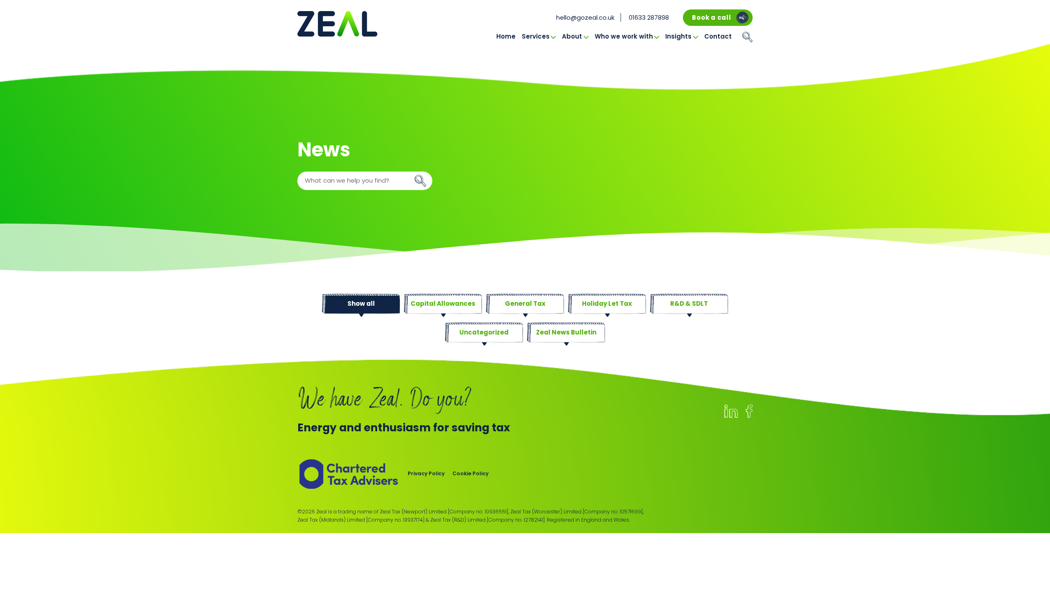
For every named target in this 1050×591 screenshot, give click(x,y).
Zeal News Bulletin (566, 332)
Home (506, 36)
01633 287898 (649, 17)
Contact (718, 36)
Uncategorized (484, 332)
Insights (678, 36)
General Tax (525, 303)
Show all (361, 303)
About (572, 36)
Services (536, 36)
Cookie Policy (470, 473)
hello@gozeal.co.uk (585, 17)
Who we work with (624, 36)
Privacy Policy (426, 473)
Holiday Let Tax (607, 303)
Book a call (711, 17)
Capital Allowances (443, 303)
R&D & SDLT (689, 303)
